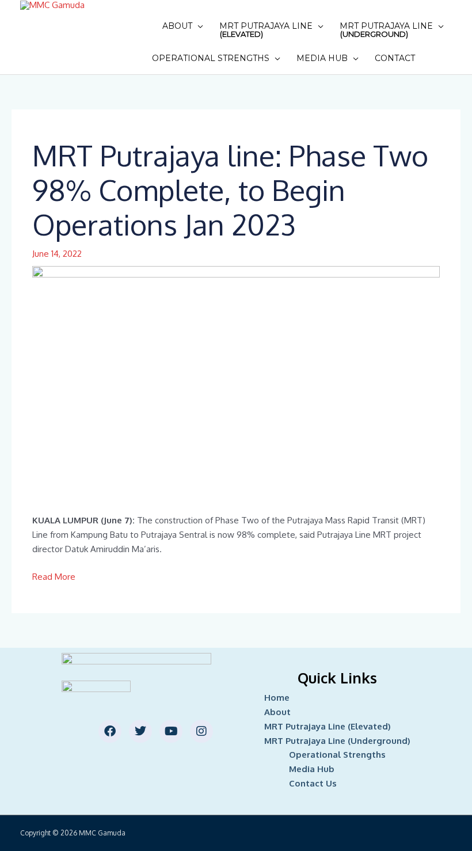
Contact (395, 58)
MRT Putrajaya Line (266, 30)
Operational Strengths (210, 58)
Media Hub (322, 58)
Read (43, 576)
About (177, 26)
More (65, 576)
